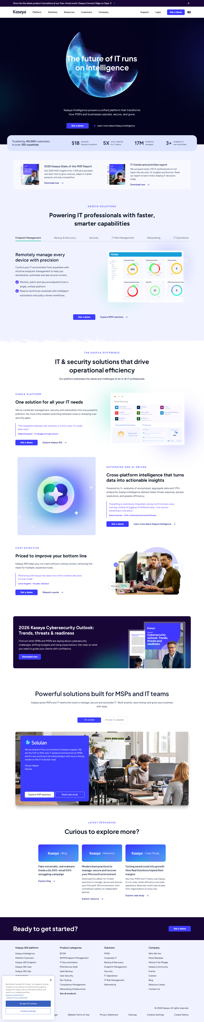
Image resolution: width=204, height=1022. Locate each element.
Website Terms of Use (78, 1014)
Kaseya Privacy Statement (17, 998)
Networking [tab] (153, 237)
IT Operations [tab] (181, 237)
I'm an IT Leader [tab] (114, 720)
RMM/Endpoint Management (74, 958)
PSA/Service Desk (69, 966)
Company (104, 12)
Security (108, 971)
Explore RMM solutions (111, 317)
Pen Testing (65, 980)
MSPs (107, 953)
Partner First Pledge (158, 962)
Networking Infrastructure (72, 989)
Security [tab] (94, 237)
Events (152, 971)
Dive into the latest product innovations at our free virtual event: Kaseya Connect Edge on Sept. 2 (62, 3)
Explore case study (134, 895)
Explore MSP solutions (39, 794)
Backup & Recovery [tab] (65, 237)
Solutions (52, 12)
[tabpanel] (102, 282)
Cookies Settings (155, 1014)
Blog (151, 980)
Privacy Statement (109, 1014)
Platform (37, 12)
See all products (68, 993)
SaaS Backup (66, 971)
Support (144, 12)
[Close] (51, 980)
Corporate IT (110, 958)
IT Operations (110, 975)
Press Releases (156, 958)
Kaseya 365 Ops (23, 971)
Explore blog (44, 881)
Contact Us (154, 989)
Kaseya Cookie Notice (15, 995)
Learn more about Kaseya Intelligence (116, 125)
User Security (66, 975)
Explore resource (90, 898)
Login (158, 12)
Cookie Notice (181, 1014)
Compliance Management (73, 984)
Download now (51, 183)
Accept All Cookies (28, 1004)
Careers (152, 975)
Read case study (70, 794)
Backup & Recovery (113, 962)
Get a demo (176, 12)
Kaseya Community (158, 966)
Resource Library (157, 984)
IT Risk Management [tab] (123, 237)
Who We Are (155, 953)
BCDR (63, 953)
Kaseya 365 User (23, 966)
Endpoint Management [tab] (28, 237)
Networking (110, 984)
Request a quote (51, 592)
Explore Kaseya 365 (52, 442)
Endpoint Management (115, 966)
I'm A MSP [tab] (89, 720)
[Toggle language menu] (189, 12)
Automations (21, 975)
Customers (86, 12)
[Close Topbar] (188, 3)
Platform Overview (24, 958)
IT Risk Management (114, 980)
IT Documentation (69, 962)
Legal (55, 1014)
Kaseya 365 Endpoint (25, 962)
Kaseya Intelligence (25, 953)
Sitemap (132, 1014)
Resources (69, 12)
